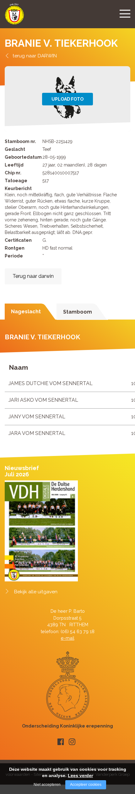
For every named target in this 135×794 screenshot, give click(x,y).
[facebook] (60, 741)
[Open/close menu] (125, 13)
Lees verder (80, 775)
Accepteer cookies (85, 784)
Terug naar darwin (33, 276)
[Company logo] (14, 17)
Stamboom (77, 312)
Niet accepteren (47, 784)
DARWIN (47, 56)
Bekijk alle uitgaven (35, 592)
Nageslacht (26, 312)
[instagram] (72, 741)
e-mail (67, 638)
